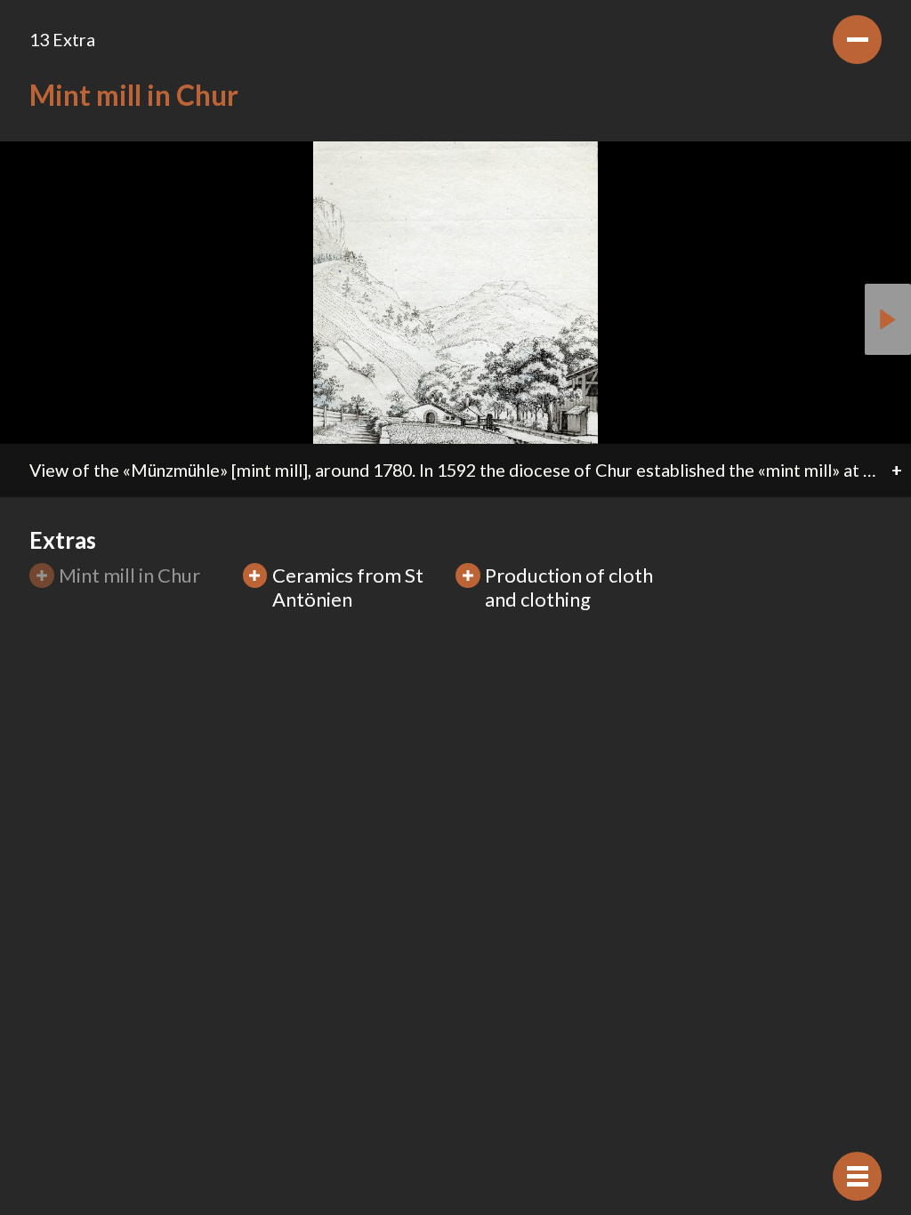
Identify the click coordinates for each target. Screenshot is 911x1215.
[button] (888, 319)
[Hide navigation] (857, 1176)
